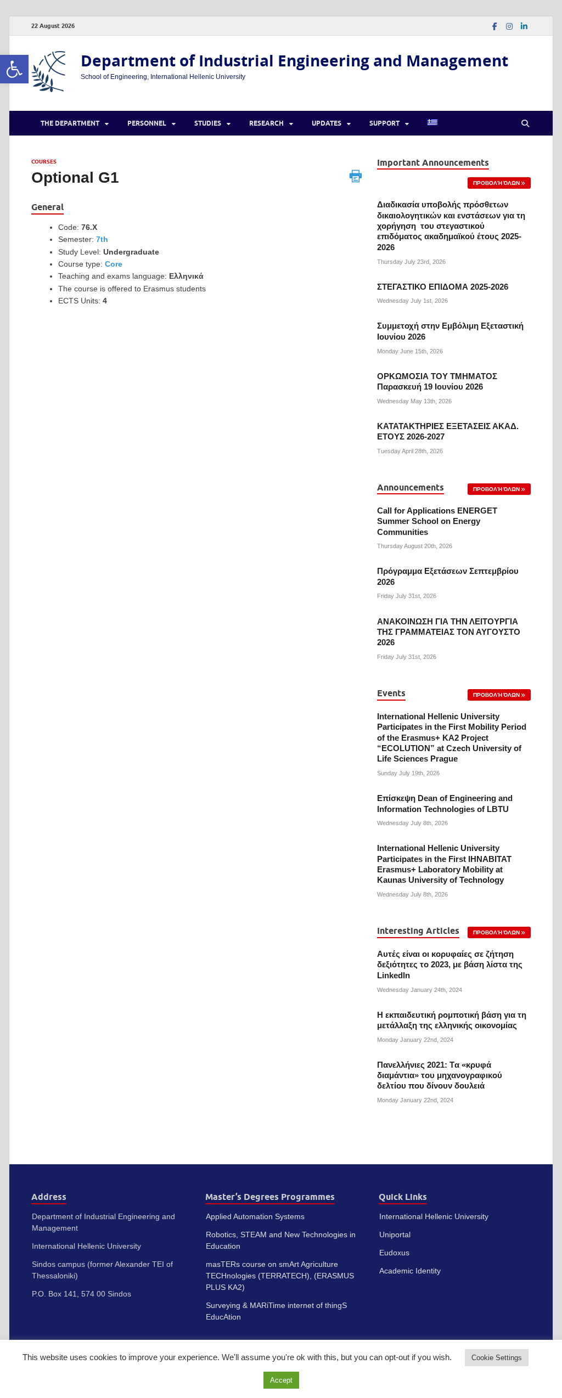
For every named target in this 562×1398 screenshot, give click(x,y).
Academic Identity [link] (410, 1270)
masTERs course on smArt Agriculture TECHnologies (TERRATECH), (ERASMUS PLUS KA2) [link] (280, 1276)
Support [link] (384, 123)
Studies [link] (207, 123)
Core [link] (113, 264)
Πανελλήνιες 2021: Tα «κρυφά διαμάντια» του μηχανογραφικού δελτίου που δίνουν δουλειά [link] (439, 1076)
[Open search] (525, 123)
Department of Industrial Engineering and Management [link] (294, 60)
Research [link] (266, 123)
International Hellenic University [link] (433, 1216)
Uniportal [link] (395, 1234)
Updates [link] (326, 123)
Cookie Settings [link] (496, 1358)
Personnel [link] (146, 123)
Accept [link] (281, 1380)
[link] (14, 69)
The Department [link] (70, 123)
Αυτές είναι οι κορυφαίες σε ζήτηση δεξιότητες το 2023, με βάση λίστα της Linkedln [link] (449, 965)
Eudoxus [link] (394, 1252)
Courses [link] (44, 162)
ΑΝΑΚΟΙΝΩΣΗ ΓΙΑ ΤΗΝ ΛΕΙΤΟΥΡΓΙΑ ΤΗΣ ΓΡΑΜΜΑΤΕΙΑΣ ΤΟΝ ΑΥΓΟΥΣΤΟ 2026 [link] (448, 632)
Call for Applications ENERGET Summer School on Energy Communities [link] (437, 521)
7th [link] (102, 239)
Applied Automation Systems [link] (255, 1216)
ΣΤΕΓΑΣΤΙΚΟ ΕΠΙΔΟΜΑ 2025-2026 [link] (442, 287)
